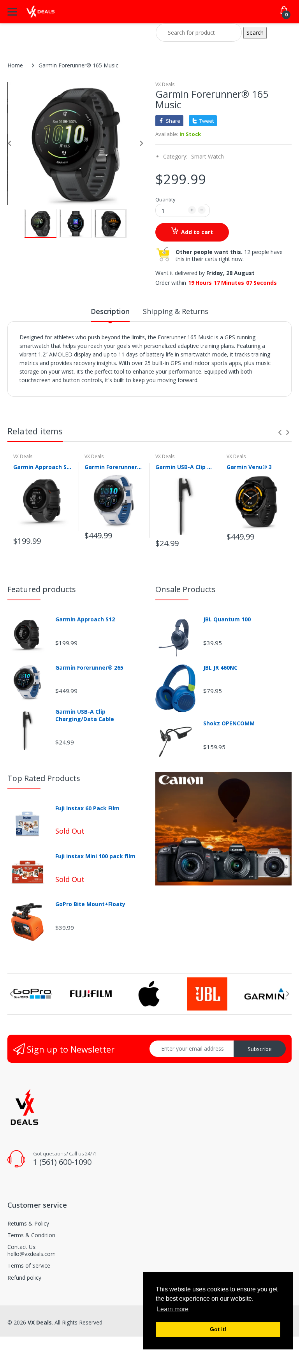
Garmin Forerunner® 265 (114, 467)
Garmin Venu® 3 (249, 467)
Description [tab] (110, 311)
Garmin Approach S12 (43, 467)
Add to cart (197, 232)
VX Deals (164, 84)
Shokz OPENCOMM (229, 723)
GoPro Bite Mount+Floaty (90, 904)
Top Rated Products (43, 778)
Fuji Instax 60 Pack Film (87, 808)
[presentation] (280, 432)
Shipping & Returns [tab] (175, 311)
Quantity (165, 199)
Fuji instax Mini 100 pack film (95, 856)
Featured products (41, 589)
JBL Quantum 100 (227, 619)
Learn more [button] (172, 1309)
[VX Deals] (40, 11)
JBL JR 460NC (220, 667)
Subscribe (260, 1049)
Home (15, 65)
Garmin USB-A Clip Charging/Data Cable (185, 467)
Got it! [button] (218, 1329)
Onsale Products (185, 589)
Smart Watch (207, 156)
